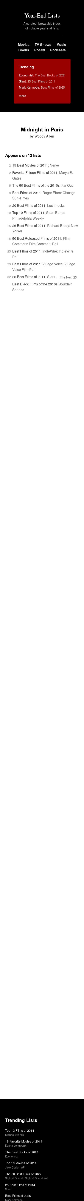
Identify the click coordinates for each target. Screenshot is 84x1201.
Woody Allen (44, 136)
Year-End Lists (42, 15)
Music (61, 44)
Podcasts (58, 49)
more (22, 96)
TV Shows (43, 44)
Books (23, 49)
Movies (24, 44)
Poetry (39, 49)
